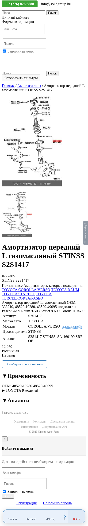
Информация (29, 426)
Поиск (52, 13)
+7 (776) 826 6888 (20, 4)
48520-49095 (43, 386)
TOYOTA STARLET (18, 294)
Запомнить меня (21, 51)
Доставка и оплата (62, 421)
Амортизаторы (29, 86)
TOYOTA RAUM (65, 290)
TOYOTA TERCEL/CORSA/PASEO (27, 296)
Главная (8, 86)
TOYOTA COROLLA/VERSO (26, 290)
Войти (7, 55)
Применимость (24, 376)
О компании (21, 421)
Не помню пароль (16, 64)
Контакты (39, 421)
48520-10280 (22, 386)
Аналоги (15, 400)
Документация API (54, 426)
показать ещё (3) (72, 326)
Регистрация (23, 55)
